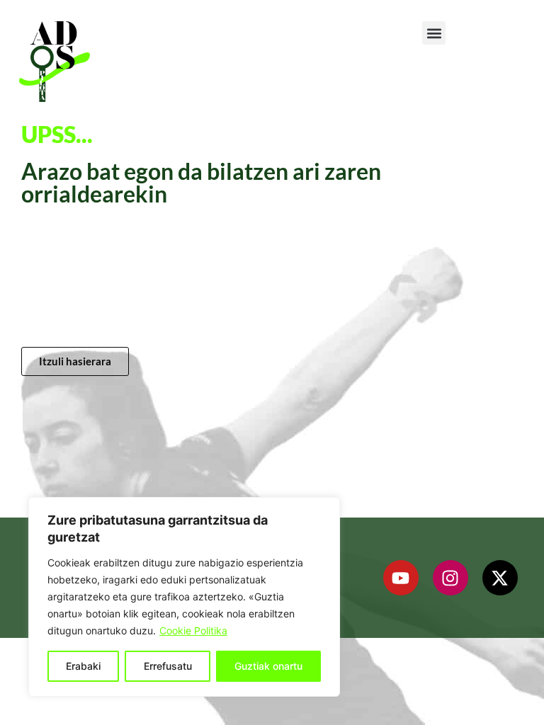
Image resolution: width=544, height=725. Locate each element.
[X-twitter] (500, 577)
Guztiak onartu (268, 666)
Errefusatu (168, 666)
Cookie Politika (193, 630)
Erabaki (83, 666)
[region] (184, 597)
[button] (434, 33)
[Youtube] (401, 577)
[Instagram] (450, 577)
